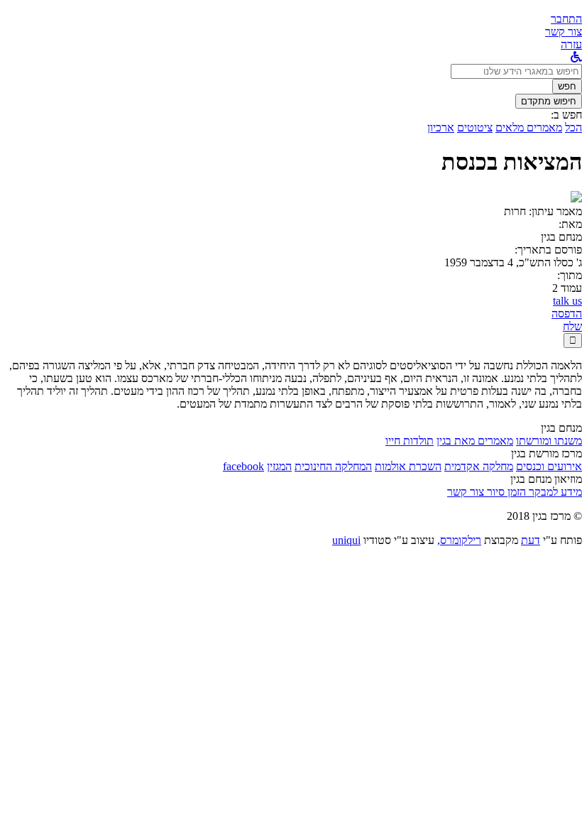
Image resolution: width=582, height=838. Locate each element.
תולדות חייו (409, 441)
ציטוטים (475, 127)
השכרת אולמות (408, 466)
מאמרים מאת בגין (474, 441)
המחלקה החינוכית (333, 466)
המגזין (279, 466)
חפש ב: (566, 115)
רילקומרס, (459, 540)
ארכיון (440, 127)
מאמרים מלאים (528, 127)
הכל (573, 127)
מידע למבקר (554, 492)
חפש (567, 86)
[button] (566, 19)
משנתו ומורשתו (549, 441)
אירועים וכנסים (549, 466)
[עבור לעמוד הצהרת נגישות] (576, 57)
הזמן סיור (505, 492)
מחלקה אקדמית (478, 466)
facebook (243, 466)
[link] (563, 32)
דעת (530, 540)
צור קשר (465, 492)
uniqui (346, 540)
